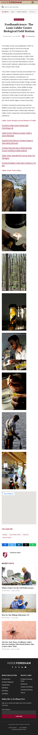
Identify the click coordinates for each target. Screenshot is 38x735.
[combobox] (19, 7)
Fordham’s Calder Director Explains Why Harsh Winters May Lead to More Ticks (18, 644)
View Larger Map (7, 529)
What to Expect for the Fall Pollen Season (17, 588)
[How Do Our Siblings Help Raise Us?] (19, 603)
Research (25, 534)
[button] (32, 2)
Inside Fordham (19, 19)
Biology (5, 534)
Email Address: (6, 709)
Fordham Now (31, 36)
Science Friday (7, 537)
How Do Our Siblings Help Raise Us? (15, 615)
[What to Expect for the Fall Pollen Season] (19, 576)
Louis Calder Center (15, 534)
